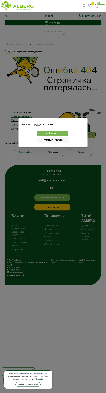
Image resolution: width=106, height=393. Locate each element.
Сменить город (53, 140)
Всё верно (52, 133)
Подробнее (39, 379)
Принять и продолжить (28, 384)
